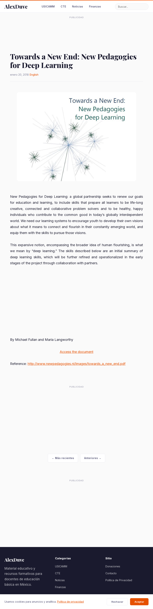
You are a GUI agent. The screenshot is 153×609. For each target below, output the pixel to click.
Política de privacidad (70, 601)
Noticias (77, 6)
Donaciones (112, 566)
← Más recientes (63, 458)
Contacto (111, 573)
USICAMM (48, 6)
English (33, 74)
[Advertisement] (76, 28)
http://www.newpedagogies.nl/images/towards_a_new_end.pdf (77, 364)
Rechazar (117, 601)
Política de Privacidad (118, 580)
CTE (63, 6)
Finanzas (95, 6)
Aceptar (139, 601)
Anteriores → (92, 458)
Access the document (76, 352)
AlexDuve (16, 6)
